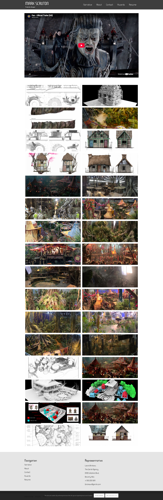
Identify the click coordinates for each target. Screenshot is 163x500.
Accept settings (99, 495)
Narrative (28, 465)
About (26, 468)
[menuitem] (87, 4)
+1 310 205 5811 (90, 480)
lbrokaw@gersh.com (93, 484)
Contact (27, 472)
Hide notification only (111, 495)
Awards (27, 476)
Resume (27, 480)
